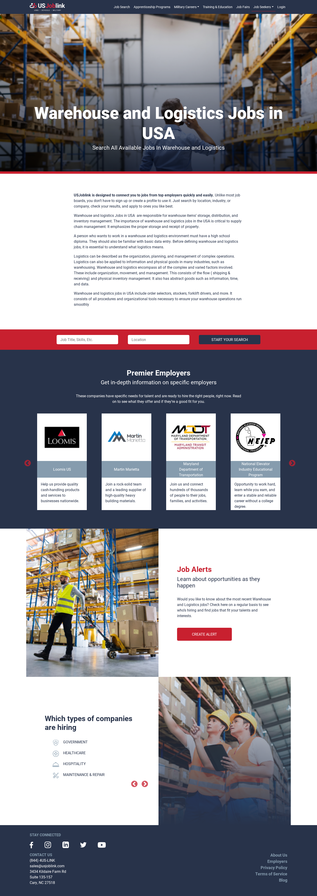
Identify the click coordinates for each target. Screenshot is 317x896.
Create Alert (204, 634)
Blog (283, 880)
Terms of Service (271, 874)
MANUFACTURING (78, 752)
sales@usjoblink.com (47, 865)
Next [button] (290, 462)
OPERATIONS (74, 763)
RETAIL (69, 774)
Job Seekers (262, 7)
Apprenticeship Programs (152, 7)
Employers (277, 861)
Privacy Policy (274, 867)
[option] (62, 461)
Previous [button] (26, 462)
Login (281, 7)
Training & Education (218, 7)
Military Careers (185, 7)
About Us (278, 855)
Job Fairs (243, 7)
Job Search (122, 7)
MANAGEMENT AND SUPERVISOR (91, 741)
